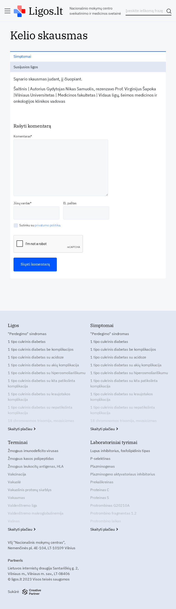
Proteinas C (99, 489)
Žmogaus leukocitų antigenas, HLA (35, 466)
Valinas (14, 521)
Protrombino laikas (105, 521)
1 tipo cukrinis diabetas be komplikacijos (40, 349)
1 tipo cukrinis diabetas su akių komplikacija (43, 365)
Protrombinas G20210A (109, 505)
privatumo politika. (48, 225)
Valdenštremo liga (22, 505)
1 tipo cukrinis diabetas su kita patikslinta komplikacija (41, 383)
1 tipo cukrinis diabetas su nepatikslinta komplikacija (40, 410)
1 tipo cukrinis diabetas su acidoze (35, 357)
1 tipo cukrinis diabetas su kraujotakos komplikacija (39, 397)
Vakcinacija (17, 474)
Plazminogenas (102, 466)
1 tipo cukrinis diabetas (27, 341)
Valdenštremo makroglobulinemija (35, 513)
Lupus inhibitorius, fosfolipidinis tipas (120, 450)
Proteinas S (99, 497)
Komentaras (22, 136)
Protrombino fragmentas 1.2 (113, 513)
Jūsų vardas (22, 203)
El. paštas (70, 203)
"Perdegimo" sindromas (27, 333)
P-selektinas (100, 458)
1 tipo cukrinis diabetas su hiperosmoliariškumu (46, 372)
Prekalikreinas (101, 482)
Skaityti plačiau (20, 429)
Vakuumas (16, 497)
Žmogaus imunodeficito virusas (33, 450)
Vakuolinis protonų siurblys (30, 489)
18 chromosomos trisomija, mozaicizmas (41, 420)
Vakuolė (14, 482)
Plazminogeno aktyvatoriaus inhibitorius (122, 474)
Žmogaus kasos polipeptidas (31, 458)
